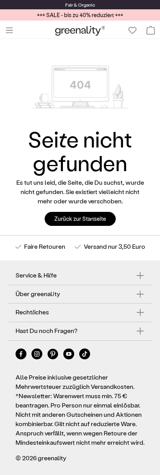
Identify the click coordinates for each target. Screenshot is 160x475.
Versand (95, 246)
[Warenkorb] (150, 30)
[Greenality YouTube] (69, 355)
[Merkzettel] (132, 30)
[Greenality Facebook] (22, 355)
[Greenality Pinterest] (53, 355)
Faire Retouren (44, 246)
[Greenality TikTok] (84, 355)
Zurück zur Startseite (80, 218)
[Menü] (9, 30)
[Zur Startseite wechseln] (80, 30)
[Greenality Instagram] (37, 355)
